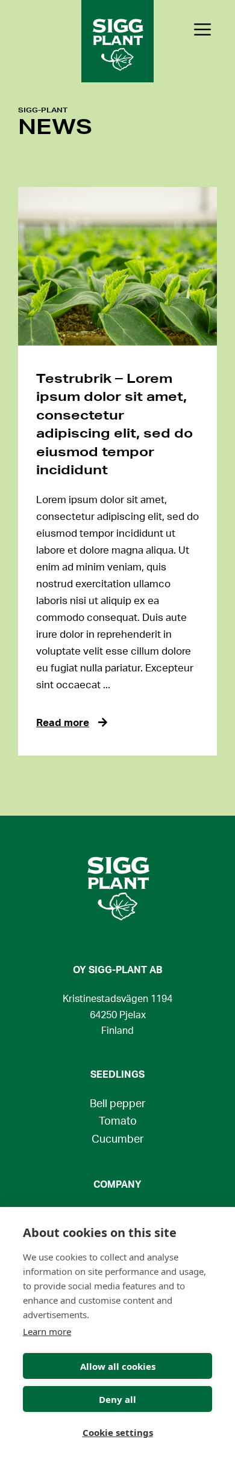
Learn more (47, 1331)
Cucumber (118, 1139)
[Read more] (117, 266)
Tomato (118, 1121)
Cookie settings (118, 1432)
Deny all (117, 1399)
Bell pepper (118, 1104)
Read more (62, 723)
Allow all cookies (117, 1366)
